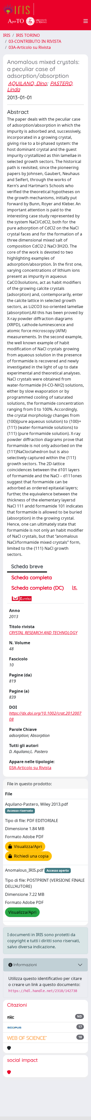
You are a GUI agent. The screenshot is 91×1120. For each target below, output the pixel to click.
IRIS (6, 35)
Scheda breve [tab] (27, 566)
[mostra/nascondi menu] (85, 21)
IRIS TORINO (28, 35)
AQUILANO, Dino (27, 83)
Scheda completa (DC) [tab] (37, 588)
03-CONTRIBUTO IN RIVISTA (35, 41)
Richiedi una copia (30, 856)
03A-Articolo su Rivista (30, 47)
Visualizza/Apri (27, 846)
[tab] (75, 588)
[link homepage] (18, 9)
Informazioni (24, 964)
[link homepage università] (27, 21)
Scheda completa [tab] (31, 577)
